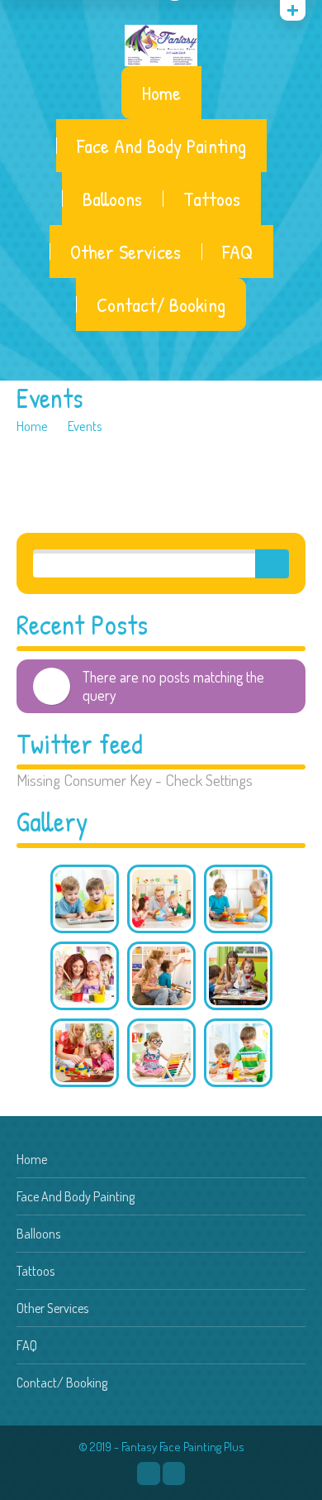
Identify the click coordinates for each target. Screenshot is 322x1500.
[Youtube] (174, 1473)
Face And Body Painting (161, 145)
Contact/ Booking (161, 304)
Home (161, 92)
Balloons (112, 198)
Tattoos (211, 198)
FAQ (237, 251)
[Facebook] (148, 1473)
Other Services (125, 251)
